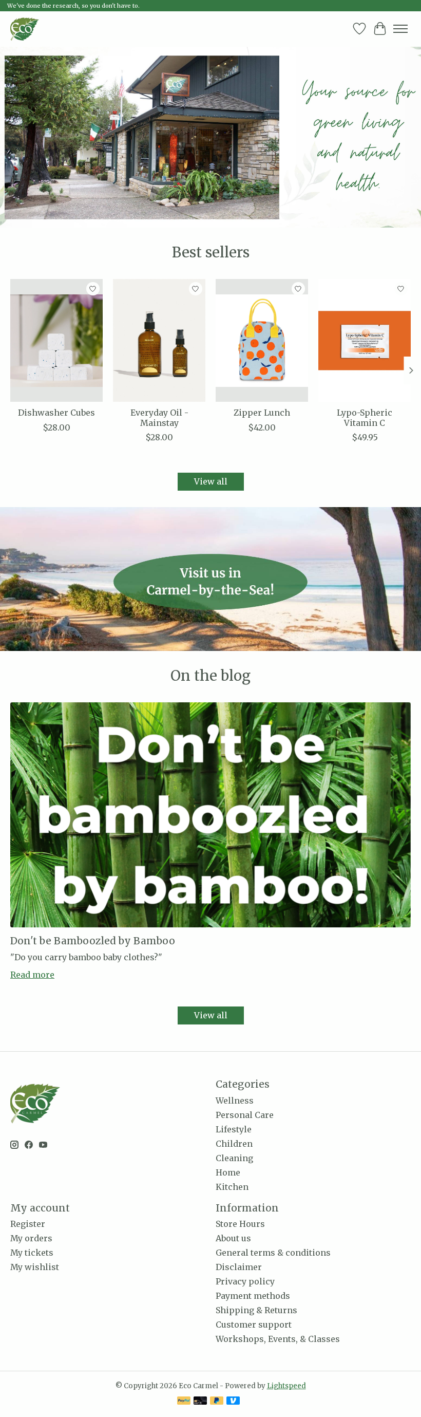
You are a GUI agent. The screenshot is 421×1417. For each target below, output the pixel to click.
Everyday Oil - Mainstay (159, 417)
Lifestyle (234, 1129)
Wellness (235, 1100)
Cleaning (234, 1158)
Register (27, 1224)
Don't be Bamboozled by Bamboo (92, 941)
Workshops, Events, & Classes (278, 1339)
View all (210, 481)
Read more (32, 974)
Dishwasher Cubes (56, 412)
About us (233, 1238)
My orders (31, 1238)
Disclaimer (239, 1267)
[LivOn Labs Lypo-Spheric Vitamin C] (364, 340)
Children (234, 1144)
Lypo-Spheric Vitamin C (364, 417)
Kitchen (232, 1187)
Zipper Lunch (262, 412)
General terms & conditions (273, 1252)
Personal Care (245, 1115)
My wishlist (34, 1267)
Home (228, 1172)
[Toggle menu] (400, 28)
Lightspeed (286, 1386)
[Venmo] (233, 1401)
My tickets (31, 1252)
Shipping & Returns (256, 1310)
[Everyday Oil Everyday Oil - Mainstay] (159, 340)
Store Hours (240, 1224)
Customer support (254, 1324)
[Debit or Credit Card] (200, 1401)
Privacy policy (245, 1281)
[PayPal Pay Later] (216, 1401)
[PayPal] (183, 1401)
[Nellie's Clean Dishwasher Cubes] (56, 340)
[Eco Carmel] (24, 28)
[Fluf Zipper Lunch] (262, 340)
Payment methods (253, 1296)
